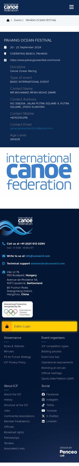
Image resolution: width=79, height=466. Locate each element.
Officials (9, 426)
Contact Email (21, 124)
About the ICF (12, 394)
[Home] (11, 7)
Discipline (17, 67)
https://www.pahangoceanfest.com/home (35, 60)
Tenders (9, 443)
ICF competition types (55, 346)
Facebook (52, 394)
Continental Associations (19, 416)
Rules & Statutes (14, 346)
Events (18, 20)
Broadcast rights (14, 432)
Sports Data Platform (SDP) (58, 378)
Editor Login (22, 326)
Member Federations (17, 421)
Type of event (21, 78)
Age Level (18, 135)
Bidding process (51, 351)
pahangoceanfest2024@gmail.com (31, 128)
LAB (62, 456)
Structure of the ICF (16, 405)
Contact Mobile (22, 113)
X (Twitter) (52, 416)
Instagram (52, 399)
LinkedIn (51, 421)
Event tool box (50, 357)
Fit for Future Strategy (17, 357)
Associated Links (14, 448)
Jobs (7, 410)
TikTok (50, 405)
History (8, 399)
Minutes (9, 351)
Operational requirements (57, 362)
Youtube (51, 410)
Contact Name (21, 89)
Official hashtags (52, 373)
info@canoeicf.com (38, 256)
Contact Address (23, 99)
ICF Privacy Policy (15, 362)
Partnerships (11, 437)
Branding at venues (54, 368)
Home (9, 20)
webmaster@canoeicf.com (48, 263)
